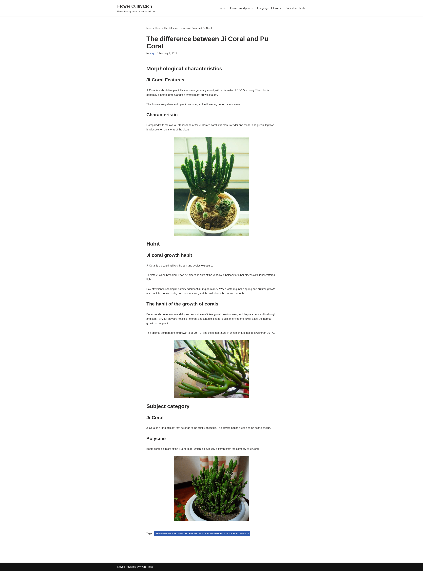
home (149, 28)
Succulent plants (295, 8)
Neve (120, 566)
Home (222, 8)
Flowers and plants (241, 8)
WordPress (146, 566)
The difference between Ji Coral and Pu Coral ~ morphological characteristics (202, 533)
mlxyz (152, 53)
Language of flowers (269, 8)
